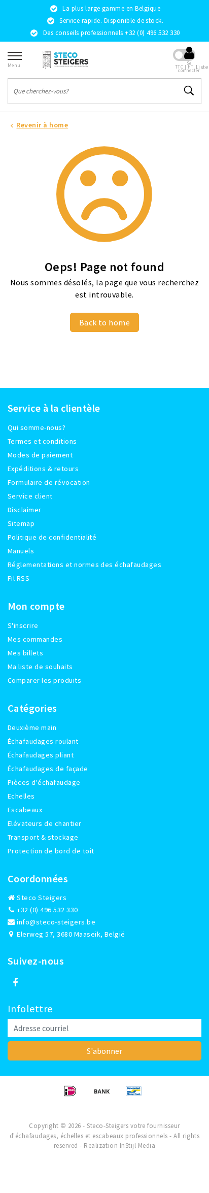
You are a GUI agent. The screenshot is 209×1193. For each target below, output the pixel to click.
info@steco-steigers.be (56, 921)
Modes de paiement (40, 454)
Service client (30, 496)
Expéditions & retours (43, 468)
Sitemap (21, 523)
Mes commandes (35, 639)
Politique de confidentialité (52, 537)
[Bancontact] (136, 1095)
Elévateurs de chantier (45, 823)
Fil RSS (18, 578)
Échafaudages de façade (48, 768)
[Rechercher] (189, 91)
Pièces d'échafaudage (44, 782)
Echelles (21, 796)
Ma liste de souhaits (40, 666)
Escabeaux (25, 809)
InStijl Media (137, 1145)
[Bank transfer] (105, 1095)
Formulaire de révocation (49, 482)
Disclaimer (25, 509)
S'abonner (104, 1051)
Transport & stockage (43, 837)
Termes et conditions (42, 441)
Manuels (21, 550)
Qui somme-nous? (36, 427)
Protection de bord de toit (51, 850)
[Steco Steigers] (65, 60)
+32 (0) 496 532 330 (46, 909)
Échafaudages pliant (41, 754)
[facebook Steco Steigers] (15, 983)
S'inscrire (23, 625)
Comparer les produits (44, 680)
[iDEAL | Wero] (73, 1095)
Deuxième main (32, 727)
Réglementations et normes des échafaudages (84, 564)
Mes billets (25, 652)
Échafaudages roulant (43, 741)
